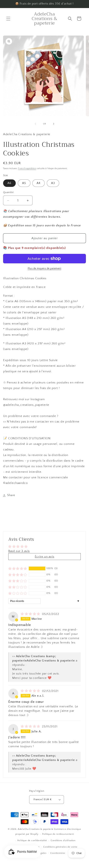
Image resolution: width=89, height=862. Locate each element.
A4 (38, 183)
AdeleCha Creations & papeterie (35, 829)
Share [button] (11, 495)
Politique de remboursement (58, 834)
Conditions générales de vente (60, 847)
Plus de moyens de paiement (44, 268)
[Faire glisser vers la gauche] (35, 123)
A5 (24, 183)
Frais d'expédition (27, 168)
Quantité (8, 192)
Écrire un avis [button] (44, 556)
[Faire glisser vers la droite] (53, 123)
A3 (53, 183)
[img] (31, 614)
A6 (9, 183)
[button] (8, 18)
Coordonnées (57, 853)
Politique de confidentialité (32, 840)
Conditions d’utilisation (63, 840)
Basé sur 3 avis (19, 551)
